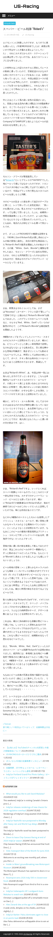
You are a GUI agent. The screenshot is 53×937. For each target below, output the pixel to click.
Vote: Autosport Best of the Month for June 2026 (27, 850)
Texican (7, 724)
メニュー (11, 15)
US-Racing (26, 6)
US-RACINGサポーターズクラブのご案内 (23, 754)
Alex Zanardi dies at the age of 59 (21, 904)
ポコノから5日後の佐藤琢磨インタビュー (24, 761)
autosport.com (11, 786)
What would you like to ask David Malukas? (25, 793)
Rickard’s (10, 180)
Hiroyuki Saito (9, 23)
